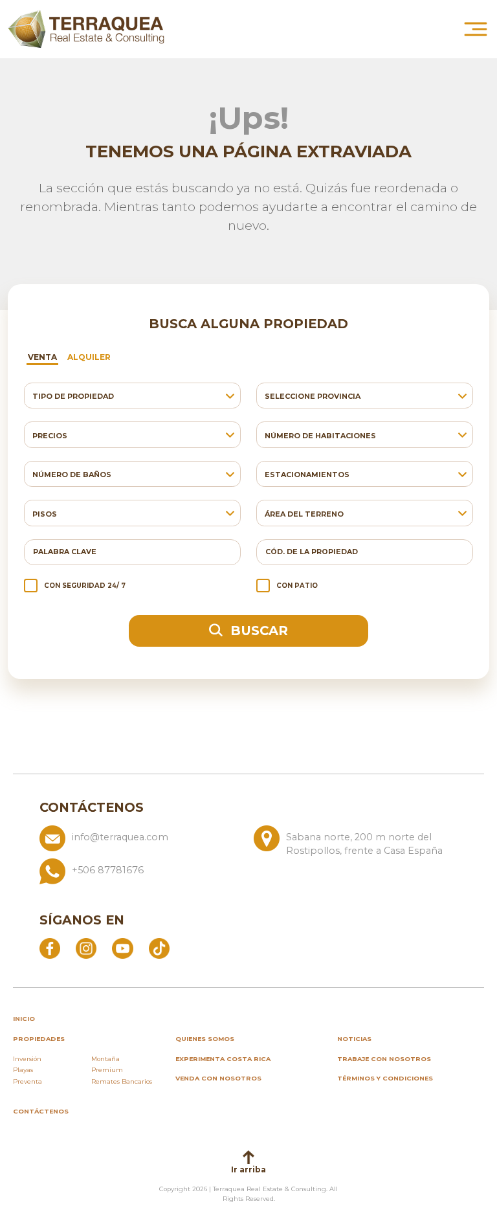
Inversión (27, 1058)
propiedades (39, 1038)
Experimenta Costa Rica (223, 1058)
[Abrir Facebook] (49, 948)
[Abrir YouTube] (122, 948)
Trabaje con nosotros (384, 1058)
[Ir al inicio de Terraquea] (86, 29)
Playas (23, 1069)
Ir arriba (248, 1169)
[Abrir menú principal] (475, 29)
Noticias (354, 1038)
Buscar (257, 630)
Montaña (105, 1058)
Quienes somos (204, 1038)
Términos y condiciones (385, 1078)
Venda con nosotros (218, 1078)
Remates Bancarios (121, 1081)
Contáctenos (41, 1111)
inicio (24, 1018)
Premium (107, 1069)
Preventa (27, 1081)
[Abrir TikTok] (159, 948)
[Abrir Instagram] (86, 948)
